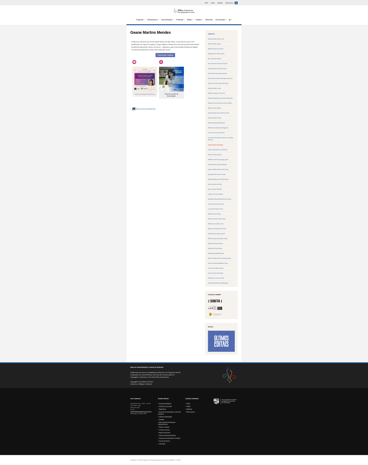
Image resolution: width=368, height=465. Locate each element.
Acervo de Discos (164, 441)
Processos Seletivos (165, 403)
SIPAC (206, 3)
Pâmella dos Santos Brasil (216, 234)
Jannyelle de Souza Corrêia (216, 174)
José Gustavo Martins (215, 189)
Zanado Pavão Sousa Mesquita (218, 283)
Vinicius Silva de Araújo (215, 273)
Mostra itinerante (164, 432)
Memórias (209, 20)
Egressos (211, 34)
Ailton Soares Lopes (214, 44)
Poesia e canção (164, 427)
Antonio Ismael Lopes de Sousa (218, 83)
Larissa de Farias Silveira (216, 204)
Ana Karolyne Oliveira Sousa (217, 68)
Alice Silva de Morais (214, 59)
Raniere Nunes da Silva (215, 243)
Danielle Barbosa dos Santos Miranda (220, 98)
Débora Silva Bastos (214, 108)
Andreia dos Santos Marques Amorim (220, 78)
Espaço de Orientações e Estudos (169, 438)
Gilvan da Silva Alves (214, 155)
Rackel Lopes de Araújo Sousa (218, 238)
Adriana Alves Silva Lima (216, 39)
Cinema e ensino (164, 430)
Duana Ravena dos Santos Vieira (218, 113)
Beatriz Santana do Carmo (216, 93)
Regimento (162, 409)
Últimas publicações (165, 417)
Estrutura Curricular (165, 406)
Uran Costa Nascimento (215, 268)
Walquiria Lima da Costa (216, 278)
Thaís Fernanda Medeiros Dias (218, 263)
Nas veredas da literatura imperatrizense (166, 423)
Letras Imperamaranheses (167, 435)
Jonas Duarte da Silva (215, 184)
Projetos (199, 20)
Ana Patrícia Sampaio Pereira (217, 73)
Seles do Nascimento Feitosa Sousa (219, 258)
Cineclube (162, 444)
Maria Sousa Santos (214, 214)
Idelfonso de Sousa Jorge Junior (218, 159)
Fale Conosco (229, 3)
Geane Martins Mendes (215, 145)
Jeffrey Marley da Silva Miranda (218, 179)
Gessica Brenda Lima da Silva (217, 150)
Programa (139, 20)
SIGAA (213, 3)
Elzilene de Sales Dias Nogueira (218, 128)
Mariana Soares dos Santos (217, 219)
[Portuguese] (230, 19)
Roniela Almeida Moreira (216, 253)
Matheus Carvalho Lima (215, 224)
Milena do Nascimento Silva (217, 229)
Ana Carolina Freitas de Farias (217, 63)
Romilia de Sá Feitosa (215, 248)
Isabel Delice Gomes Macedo (217, 164)
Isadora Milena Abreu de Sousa (218, 169)
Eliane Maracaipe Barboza (216, 123)
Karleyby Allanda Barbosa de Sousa (219, 199)
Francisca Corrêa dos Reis (216, 133)
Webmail (220, 3)
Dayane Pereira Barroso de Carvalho (220, 103)
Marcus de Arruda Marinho (146, 109)
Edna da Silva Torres (214, 118)
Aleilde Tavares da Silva (215, 49)
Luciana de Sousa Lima (215, 209)
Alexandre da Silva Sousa (216, 54)
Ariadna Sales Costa (214, 88)
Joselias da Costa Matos (215, 194)
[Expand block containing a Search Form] (236, 3)
